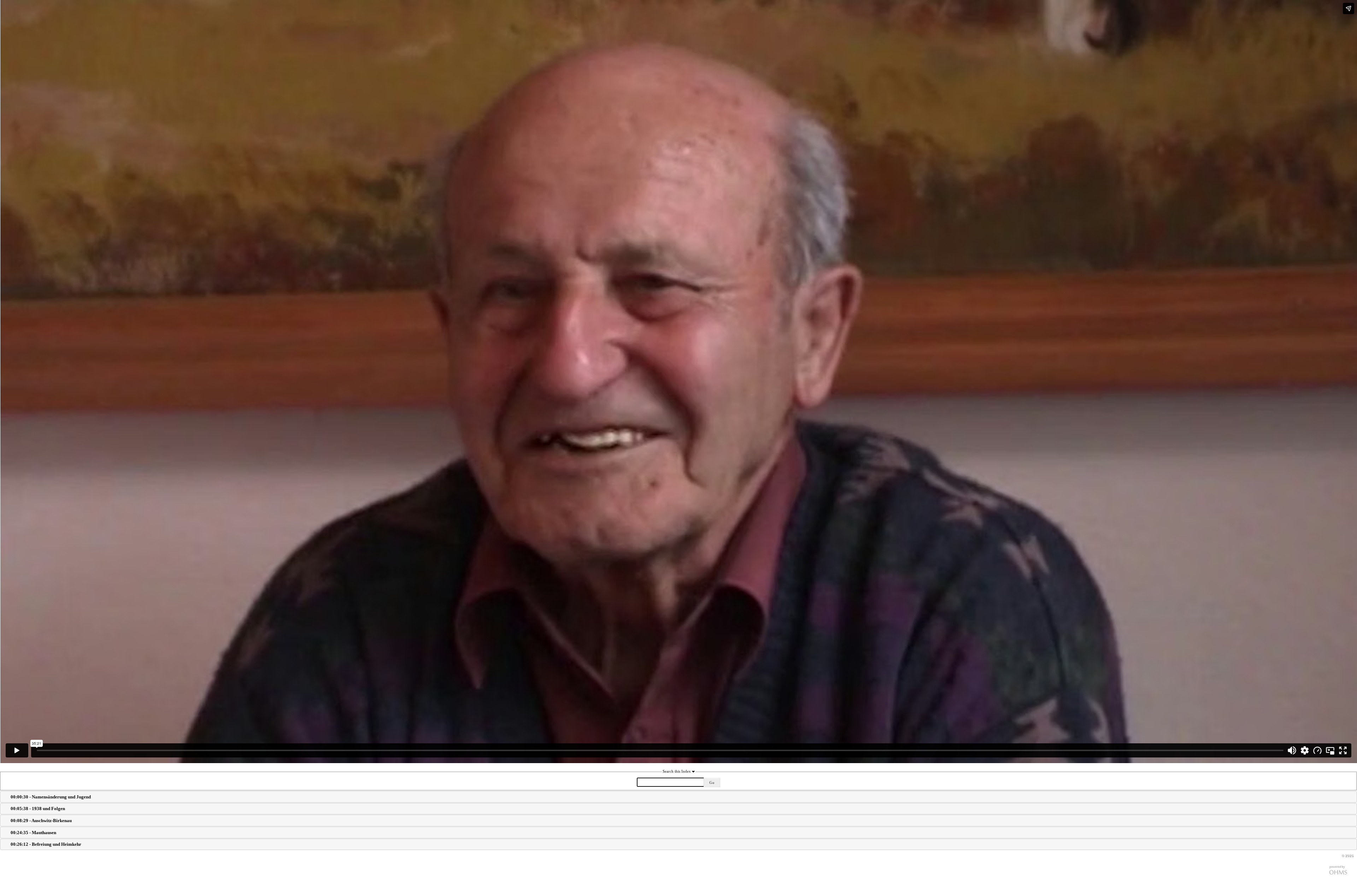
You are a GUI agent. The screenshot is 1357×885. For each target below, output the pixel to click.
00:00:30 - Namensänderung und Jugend (51, 797)
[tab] (678, 797)
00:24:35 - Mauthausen (33, 832)
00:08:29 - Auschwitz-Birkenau (41, 820)
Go (712, 782)
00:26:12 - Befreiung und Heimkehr (46, 844)
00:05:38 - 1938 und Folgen (38, 808)
